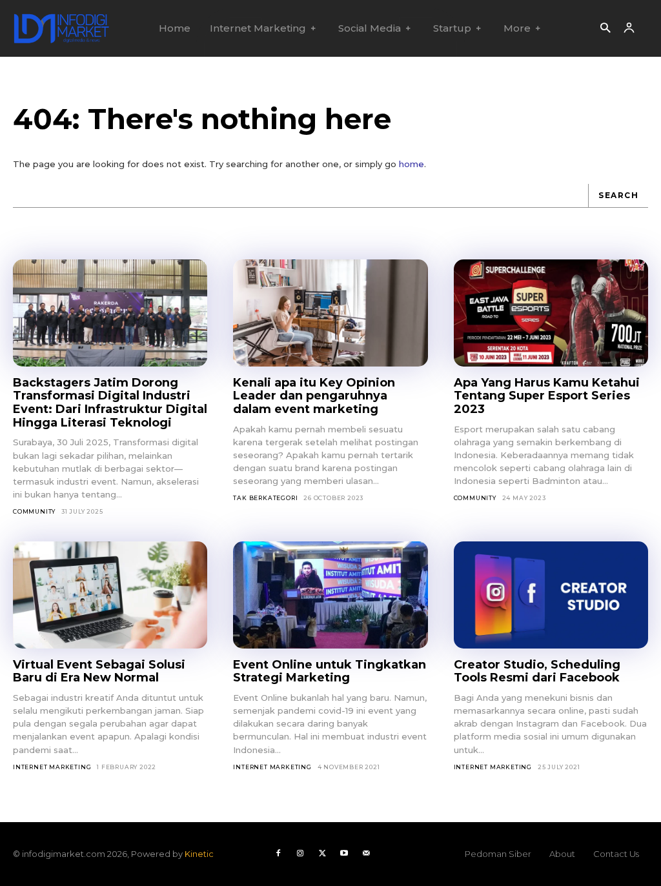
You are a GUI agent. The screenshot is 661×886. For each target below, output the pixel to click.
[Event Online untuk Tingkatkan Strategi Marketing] (330, 595)
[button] (605, 28)
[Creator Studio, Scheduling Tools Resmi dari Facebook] (551, 595)
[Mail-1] (366, 853)
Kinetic (199, 854)
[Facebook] (278, 853)
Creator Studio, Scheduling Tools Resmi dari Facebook (537, 671)
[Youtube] (344, 853)
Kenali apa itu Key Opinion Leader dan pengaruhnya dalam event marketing (314, 396)
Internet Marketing (52, 766)
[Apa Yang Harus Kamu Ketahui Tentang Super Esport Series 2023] (551, 313)
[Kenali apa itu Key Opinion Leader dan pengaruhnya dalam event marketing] (330, 313)
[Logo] (61, 28)
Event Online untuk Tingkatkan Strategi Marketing (329, 671)
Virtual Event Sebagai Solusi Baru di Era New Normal (99, 671)
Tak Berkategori (265, 497)
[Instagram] (300, 853)
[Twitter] (322, 853)
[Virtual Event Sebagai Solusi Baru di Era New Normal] (110, 595)
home (411, 164)
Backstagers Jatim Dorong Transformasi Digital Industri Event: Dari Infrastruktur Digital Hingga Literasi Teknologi (110, 403)
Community (34, 511)
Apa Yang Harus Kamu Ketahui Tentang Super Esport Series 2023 (547, 396)
